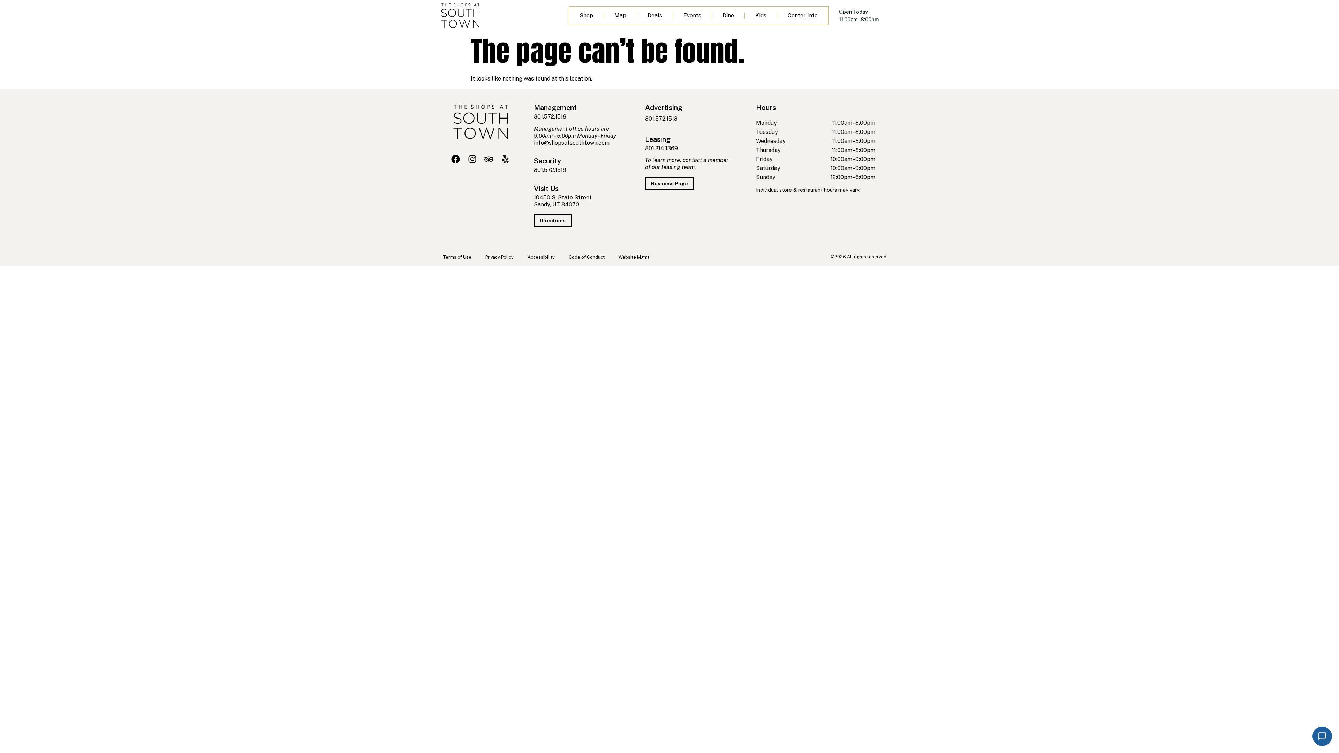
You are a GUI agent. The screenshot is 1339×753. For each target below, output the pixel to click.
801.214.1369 (661, 148)
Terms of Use (457, 257)
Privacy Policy (499, 257)
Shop (586, 15)
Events (692, 15)
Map (620, 15)
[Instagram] (472, 159)
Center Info (803, 15)
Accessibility (541, 257)
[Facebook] (455, 159)
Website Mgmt (634, 257)
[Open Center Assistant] (1322, 736)
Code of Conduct (587, 257)
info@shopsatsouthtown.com (572, 142)
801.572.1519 (550, 170)
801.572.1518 (550, 116)
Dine (728, 15)
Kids (760, 15)
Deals (655, 15)
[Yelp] (505, 159)
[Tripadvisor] (489, 159)
